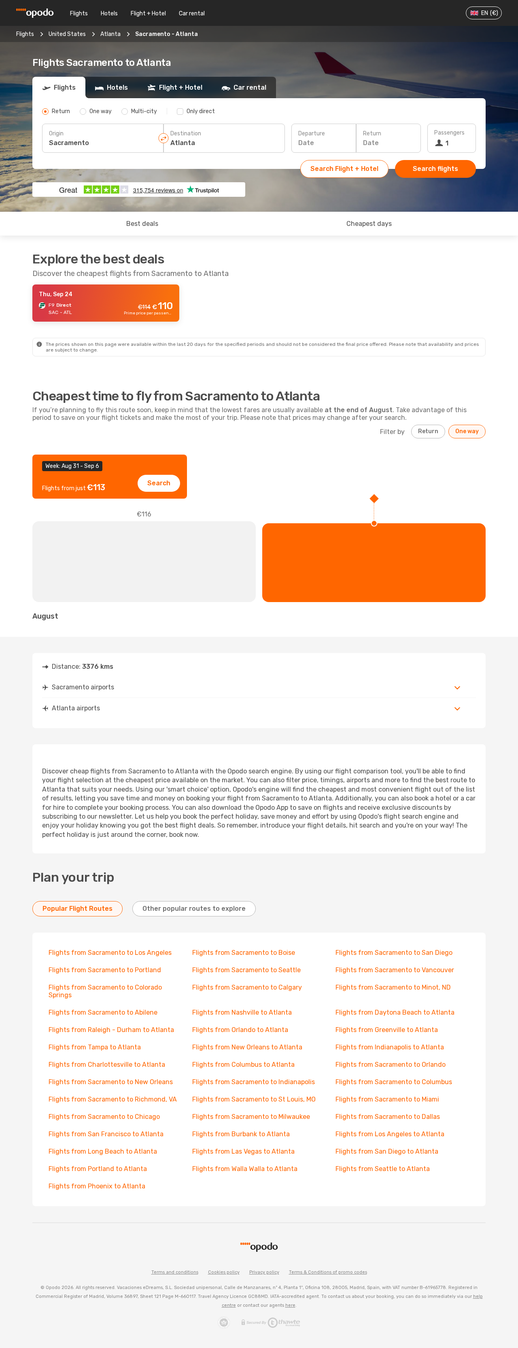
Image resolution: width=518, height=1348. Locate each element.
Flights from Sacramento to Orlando (390, 1064)
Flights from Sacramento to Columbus (393, 1082)
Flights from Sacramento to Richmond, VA (113, 1099)
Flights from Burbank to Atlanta (241, 1134)
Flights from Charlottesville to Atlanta (107, 1064)
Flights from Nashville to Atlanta (242, 1012)
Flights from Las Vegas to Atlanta (243, 1151)
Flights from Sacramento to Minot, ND (393, 987)
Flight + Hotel (148, 13)
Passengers (449, 132)
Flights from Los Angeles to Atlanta (389, 1134)
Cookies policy (224, 1272)
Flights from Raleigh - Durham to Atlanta (111, 1030)
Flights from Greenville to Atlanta (386, 1030)
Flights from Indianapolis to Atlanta (389, 1047)
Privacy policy (264, 1272)
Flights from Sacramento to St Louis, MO (254, 1099)
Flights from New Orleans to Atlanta (247, 1047)
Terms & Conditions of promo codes (328, 1272)
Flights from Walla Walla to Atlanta (244, 1169)
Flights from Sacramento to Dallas (387, 1117)
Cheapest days (369, 223)
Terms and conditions (174, 1272)
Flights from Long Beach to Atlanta (103, 1151)
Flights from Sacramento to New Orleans (111, 1082)
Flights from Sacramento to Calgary (247, 987)
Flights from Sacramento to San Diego (393, 952)
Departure (311, 133)
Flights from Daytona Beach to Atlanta (394, 1012)
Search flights (435, 169)
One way (467, 431)
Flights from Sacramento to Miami (387, 1099)
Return (372, 133)
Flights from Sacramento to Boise (243, 952)
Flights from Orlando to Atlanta (240, 1030)
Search (158, 483)
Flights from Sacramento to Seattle (246, 970)
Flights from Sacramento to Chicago (104, 1117)
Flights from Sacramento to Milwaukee (251, 1117)
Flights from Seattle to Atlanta (382, 1169)
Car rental (192, 13)
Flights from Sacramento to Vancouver (394, 970)
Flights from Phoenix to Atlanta (97, 1186)
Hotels (109, 13)
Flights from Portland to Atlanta (98, 1169)
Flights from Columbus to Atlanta (243, 1064)
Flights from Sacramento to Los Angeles (110, 952)
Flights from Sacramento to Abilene (103, 1012)
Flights (79, 13)
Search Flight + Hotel (344, 169)
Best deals (142, 223)
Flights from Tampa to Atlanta (95, 1047)
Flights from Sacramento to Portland (105, 970)
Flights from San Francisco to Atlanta (106, 1134)
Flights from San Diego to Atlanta (386, 1151)
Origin (56, 133)
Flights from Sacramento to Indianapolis (253, 1082)
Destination (185, 133)
